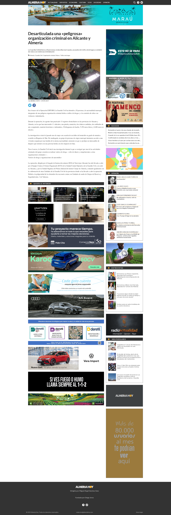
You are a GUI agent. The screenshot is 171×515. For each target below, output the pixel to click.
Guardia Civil (38, 55)
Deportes (63, 2)
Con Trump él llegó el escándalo (128, 216)
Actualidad (53, 2)
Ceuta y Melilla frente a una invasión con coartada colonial (127, 189)
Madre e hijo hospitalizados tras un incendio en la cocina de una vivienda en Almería (138, 132)
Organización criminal (49, 55)
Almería (32, 55)
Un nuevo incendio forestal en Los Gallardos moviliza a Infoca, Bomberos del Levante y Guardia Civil (128, 377)
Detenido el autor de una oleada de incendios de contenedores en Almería (134, 130)
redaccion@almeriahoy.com (84, 512)
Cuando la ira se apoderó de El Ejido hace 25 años (125, 135)
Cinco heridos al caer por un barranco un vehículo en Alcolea (129, 140)
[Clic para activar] (134, 2)
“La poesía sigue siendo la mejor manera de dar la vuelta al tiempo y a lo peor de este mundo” (128, 295)
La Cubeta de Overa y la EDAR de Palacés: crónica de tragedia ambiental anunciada (128, 235)
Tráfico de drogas (65, 55)
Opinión (106, 2)
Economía (73, 2)
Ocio (90, 2)
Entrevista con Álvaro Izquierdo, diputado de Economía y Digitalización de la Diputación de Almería (128, 276)
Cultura (82, 2)
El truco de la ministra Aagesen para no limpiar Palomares (127, 207)
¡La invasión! (121, 179)
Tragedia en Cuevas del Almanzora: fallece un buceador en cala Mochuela (129, 346)
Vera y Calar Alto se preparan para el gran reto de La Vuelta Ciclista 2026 (128, 367)
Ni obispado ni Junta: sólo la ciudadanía (126, 198)
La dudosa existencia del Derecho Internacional (128, 225)
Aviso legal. (139, 512)
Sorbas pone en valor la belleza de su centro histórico (128, 305)
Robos (58, 55)
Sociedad (97, 2)
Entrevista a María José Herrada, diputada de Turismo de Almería (128, 285)
